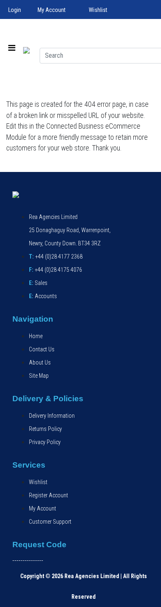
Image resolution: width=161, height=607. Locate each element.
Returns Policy (45, 429)
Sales (38, 283)
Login (14, 10)
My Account (52, 10)
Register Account (48, 495)
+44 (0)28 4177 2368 (56, 256)
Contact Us (41, 349)
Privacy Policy (45, 442)
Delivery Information (52, 415)
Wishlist (98, 10)
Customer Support (50, 521)
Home (36, 336)
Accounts (43, 296)
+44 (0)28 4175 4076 (55, 269)
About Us (40, 362)
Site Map (39, 375)
